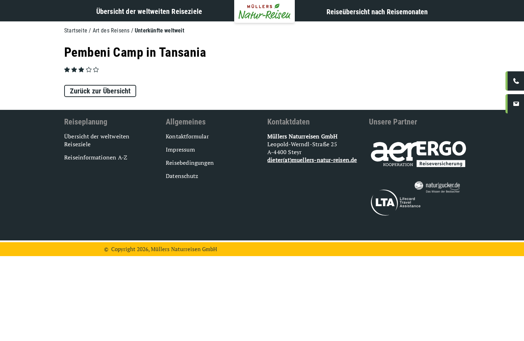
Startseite (75, 30)
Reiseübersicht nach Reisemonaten (377, 11)
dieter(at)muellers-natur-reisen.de (312, 160)
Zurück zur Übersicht (100, 91)
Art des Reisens (111, 30)
